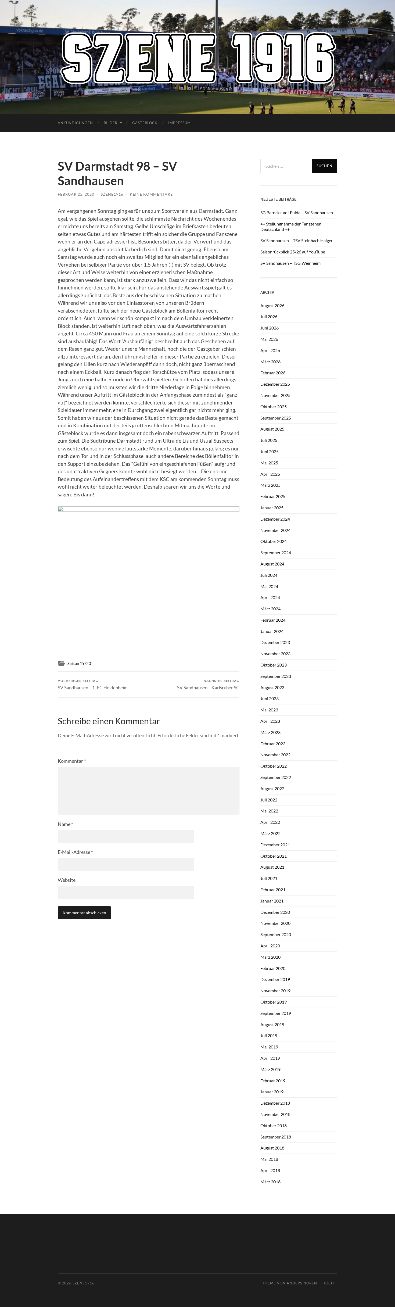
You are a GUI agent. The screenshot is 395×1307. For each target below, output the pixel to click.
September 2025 (275, 417)
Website (67, 880)
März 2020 (270, 956)
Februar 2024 (272, 619)
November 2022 (275, 754)
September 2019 (275, 1013)
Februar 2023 (272, 743)
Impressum (179, 123)
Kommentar (72, 761)
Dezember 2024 (275, 518)
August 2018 (272, 1147)
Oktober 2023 (273, 664)
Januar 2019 (271, 1091)
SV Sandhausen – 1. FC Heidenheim (93, 684)
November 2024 (275, 530)
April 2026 (270, 350)
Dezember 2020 (275, 912)
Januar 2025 (271, 507)
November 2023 (275, 653)
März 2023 (270, 732)
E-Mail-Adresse (75, 852)
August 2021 (272, 866)
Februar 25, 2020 (76, 194)
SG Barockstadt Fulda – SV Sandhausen (296, 212)
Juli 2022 (268, 799)
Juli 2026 (268, 316)
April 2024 (270, 597)
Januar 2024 (271, 631)
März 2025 (270, 485)
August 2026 (272, 305)
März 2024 (270, 608)
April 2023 (270, 721)
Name (65, 824)
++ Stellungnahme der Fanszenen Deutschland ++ (290, 226)
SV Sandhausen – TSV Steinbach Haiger (296, 240)
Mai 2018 (269, 1159)
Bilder (110, 123)
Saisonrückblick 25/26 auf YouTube (292, 251)
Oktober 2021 (273, 855)
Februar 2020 (272, 968)
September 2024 (275, 552)
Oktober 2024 (273, 541)
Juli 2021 (268, 878)
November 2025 (275, 395)
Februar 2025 (272, 496)
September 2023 (275, 676)
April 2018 (270, 1170)
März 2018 (270, 1181)
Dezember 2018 (275, 1102)
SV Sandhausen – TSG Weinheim (290, 263)
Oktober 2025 (273, 406)
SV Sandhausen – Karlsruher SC (208, 684)
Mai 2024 (269, 586)
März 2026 (270, 361)
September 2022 (275, 777)
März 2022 (270, 833)
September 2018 (275, 1136)
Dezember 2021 (275, 844)
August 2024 (272, 563)
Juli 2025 (268, 440)
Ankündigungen (75, 123)
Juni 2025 (269, 451)
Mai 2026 (269, 339)
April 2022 (270, 822)
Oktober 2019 (273, 1001)
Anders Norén (302, 1283)
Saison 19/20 (79, 663)
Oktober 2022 (273, 765)
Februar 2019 (272, 1080)
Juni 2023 (269, 698)
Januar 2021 (271, 900)
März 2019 (270, 1069)
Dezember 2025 (275, 383)
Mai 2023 (269, 709)
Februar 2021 (272, 889)
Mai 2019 (269, 1046)
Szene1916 (112, 194)
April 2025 (270, 474)
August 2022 (272, 788)
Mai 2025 (269, 462)
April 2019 (270, 1058)
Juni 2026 (269, 327)
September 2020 (275, 934)
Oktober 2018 (273, 1125)
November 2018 (275, 1114)
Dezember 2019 (275, 979)
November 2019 (275, 990)
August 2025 (272, 428)
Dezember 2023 (275, 642)
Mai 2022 (269, 810)
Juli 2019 (268, 1035)
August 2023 (272, 687)
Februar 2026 (272, 372)
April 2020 (270, 945)
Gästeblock (144, 123)
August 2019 (272, 1024)
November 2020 (275, 923)
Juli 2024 (268, 575)
